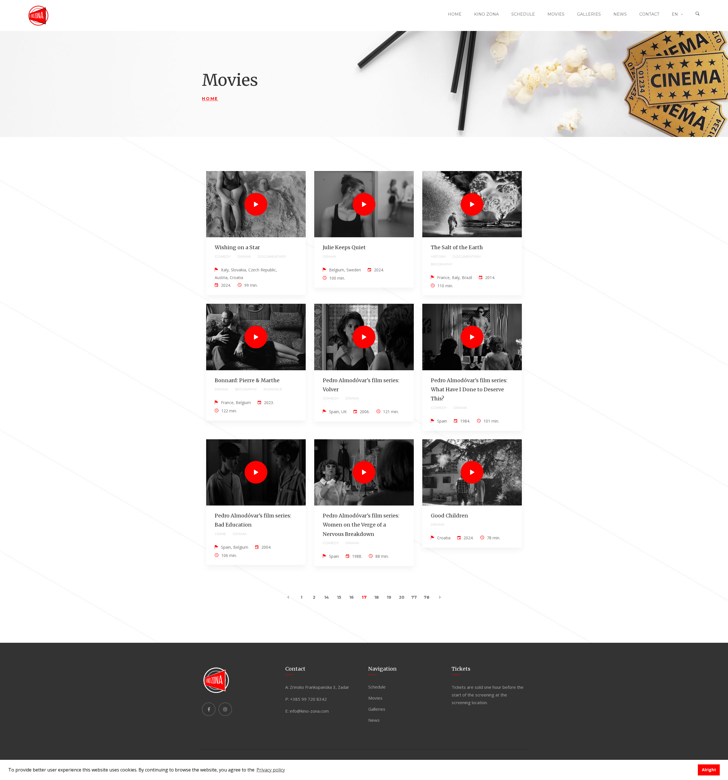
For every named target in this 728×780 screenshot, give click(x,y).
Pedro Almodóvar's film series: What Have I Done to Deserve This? (469, 389)
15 (339, 597)
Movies (555, 14)
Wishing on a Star (237, 247)
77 (414, 597)
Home (455, 14)
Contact (649, 14)
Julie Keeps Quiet (344, 247)
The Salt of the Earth (457, 247)
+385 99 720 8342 (308, 699)
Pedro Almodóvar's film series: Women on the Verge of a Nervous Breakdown (361, 524)
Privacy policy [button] (271, 770)
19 (389, 597)
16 (351, 597)
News (620, 14)
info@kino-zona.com (309, 711)
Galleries (589, 14)
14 (326, 597)
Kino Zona (486, 14)
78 (426, 597)
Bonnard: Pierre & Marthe (247, 380)
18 (376, 597)
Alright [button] (709, 769)
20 (401, 597)
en (675, 14)
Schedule (523, 14)
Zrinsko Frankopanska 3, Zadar (319, 687)
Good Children (449, 515)
